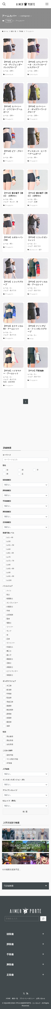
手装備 (8, 21)
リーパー (10, 627)
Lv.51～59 (10, 545)
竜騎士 (9, 623)
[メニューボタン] (47, 4)
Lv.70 (8, 557)
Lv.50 (8, 541)
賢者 (8, 619)
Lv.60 (8, 549)
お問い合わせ (40, 998)
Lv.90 (8, 573)
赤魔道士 (10, 667)
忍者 (8, 639)
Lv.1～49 (10, 537)
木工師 (9, 686)
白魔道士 (10, 607)
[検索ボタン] (4, 4)
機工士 (9, 651)
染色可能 (10, 755)
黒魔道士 (10, 659)
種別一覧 (15, 998)
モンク (9, 631)
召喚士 (9, 663)
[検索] (43, 918)
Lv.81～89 (10, 569)
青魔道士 (10, 675)
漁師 (8, 726)
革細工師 (10, 702)
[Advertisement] (19, 426)
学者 (8, 611)
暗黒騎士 (10, 599)
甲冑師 (9, 694)
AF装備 (9, 763)
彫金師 (9, 698)
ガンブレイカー (12, 603)
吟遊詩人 (10, 647)
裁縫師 (9, 706)
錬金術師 (10, 710)
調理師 (9, 714)
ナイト (9, 591)
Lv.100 (9, 580)
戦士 (8, 595)
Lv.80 (8, 565)
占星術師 (10, 615)
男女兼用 (10, 736)
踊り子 (9, 655)
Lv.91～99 (10, 576)
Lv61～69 (10, 553)
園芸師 (9, 722)
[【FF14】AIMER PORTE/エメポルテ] (25, 4)
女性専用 (10, 744)
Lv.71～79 (10, 561)
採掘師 (9, 718)
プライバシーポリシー (27, 998)
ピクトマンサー (12, 671)
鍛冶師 (9, 690)
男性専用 (10, 740)
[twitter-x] (24, 993)
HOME (8, 998)
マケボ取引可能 (12, 759)
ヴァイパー (11, 643)
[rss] (27, 993)
